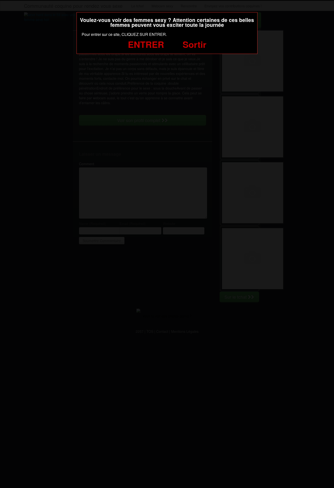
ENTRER (146, 44)
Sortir (194, 44)
